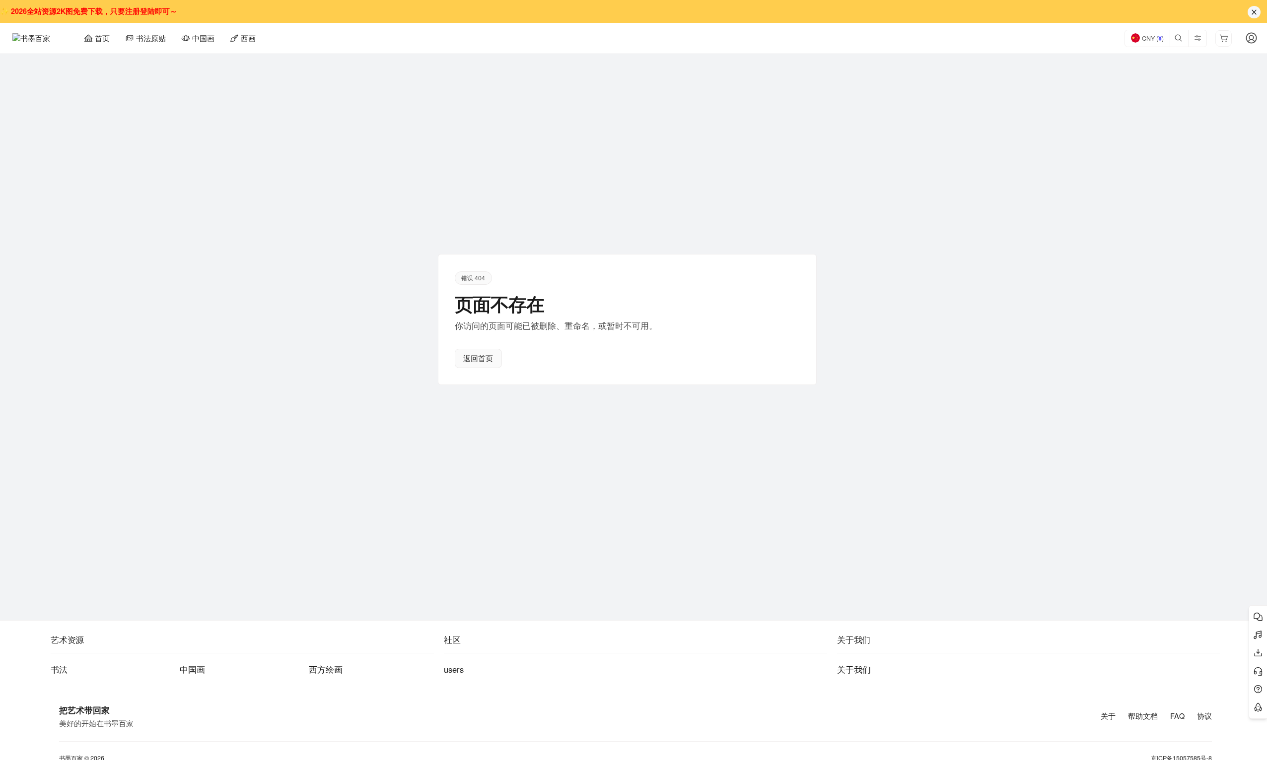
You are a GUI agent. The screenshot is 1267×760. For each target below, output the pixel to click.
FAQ (1177, 716)
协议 (1204, 716)
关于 (1108, 716)
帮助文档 (1143, 716)
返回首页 (478, 358)
